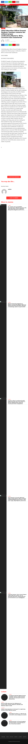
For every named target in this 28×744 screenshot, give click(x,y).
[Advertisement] (14, 165)
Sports (15, 736)
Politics (11, 736)
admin (8, 40)
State (7, 736)
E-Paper (20, 736)
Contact (24, 736)
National (3, 736)
